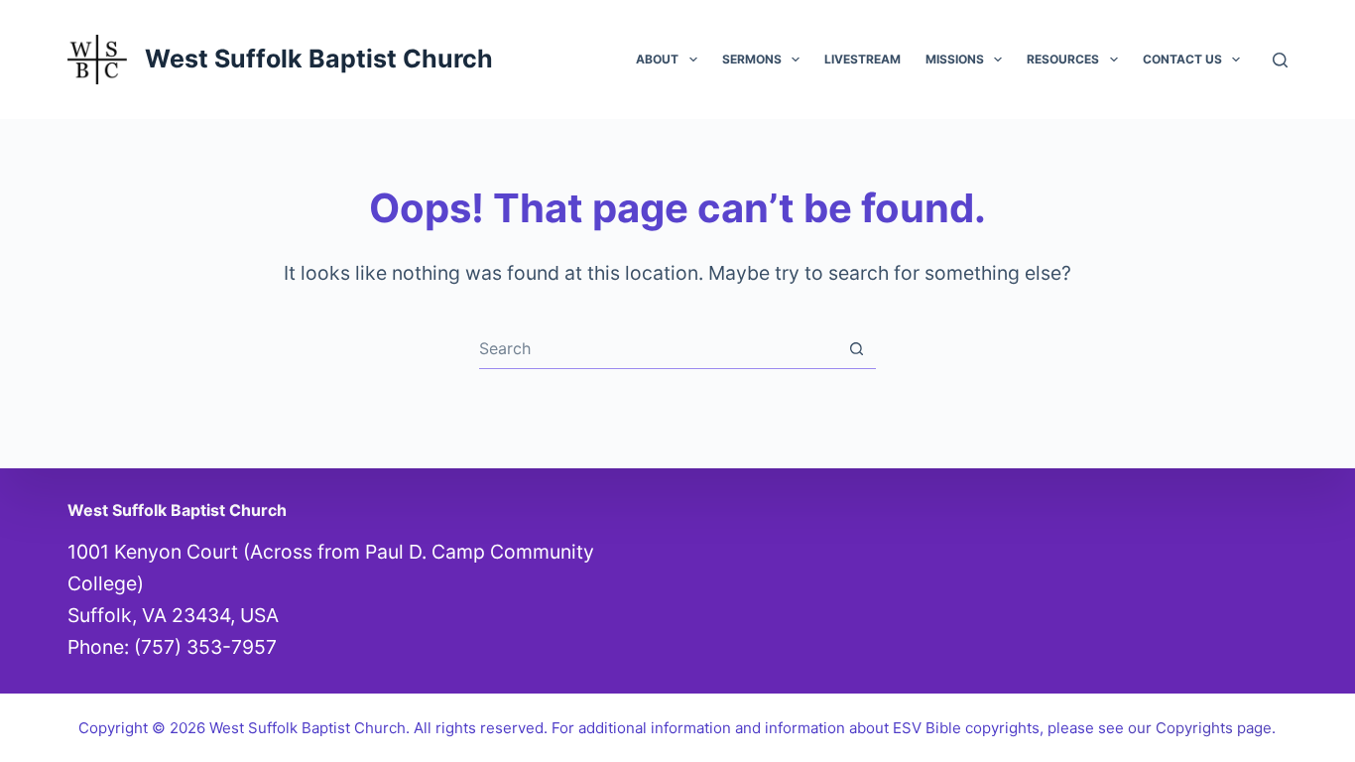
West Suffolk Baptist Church (319, 58)
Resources (1063, 59)
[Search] (1280, 60)
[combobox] (658, 348)
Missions (954, 59)
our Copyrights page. (1202, 727)
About (657, 59)
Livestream (862, 59)
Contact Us (1182, 59)
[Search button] (856, 348)
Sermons (752, 59)
